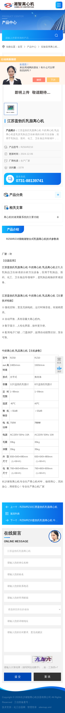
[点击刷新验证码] (42, 659)
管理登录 (32, 707)
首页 (20, 46)
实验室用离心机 (49, 46)
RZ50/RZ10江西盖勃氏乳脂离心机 (38, 506)
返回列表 (15, 513)
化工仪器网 (19, 707)
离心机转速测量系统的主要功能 (21, 217)
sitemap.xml (45, 707)
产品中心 (31, 46)
